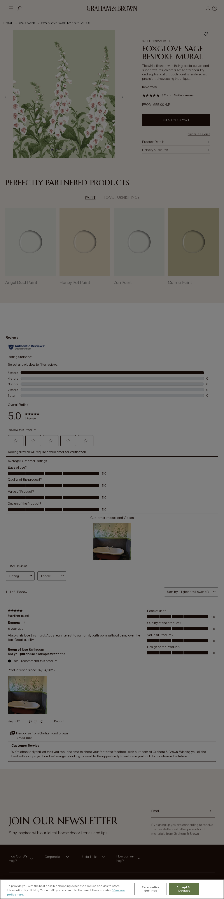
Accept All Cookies (184, 889)
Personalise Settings (150, 889)
